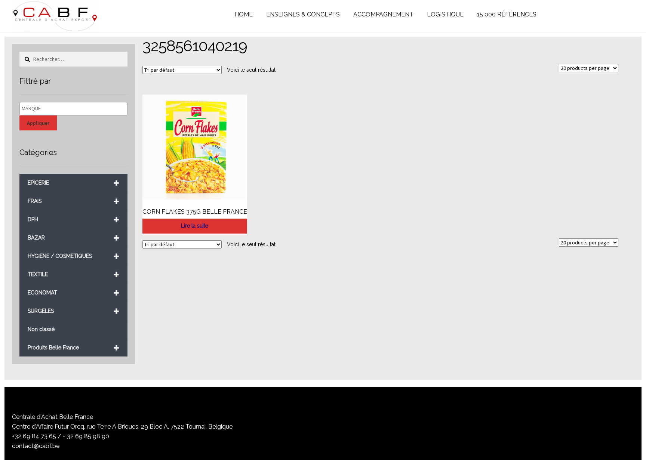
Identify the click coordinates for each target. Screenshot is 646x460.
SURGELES (73, 311)
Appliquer (38, 123)
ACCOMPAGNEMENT (383, 14)
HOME (243, 14)
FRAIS (73, 201)
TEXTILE (73, 274)
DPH (73, 219)
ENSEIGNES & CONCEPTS (303, 14)
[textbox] (75, 108)
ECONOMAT (73, 293)
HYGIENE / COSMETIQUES (73, 256)
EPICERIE (73, 183)
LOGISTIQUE (445, 14)
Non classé (41, 329)
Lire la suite (194, 226)
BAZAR (73, 238)
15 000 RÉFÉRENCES (506, 14)
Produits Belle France (73, 347)
